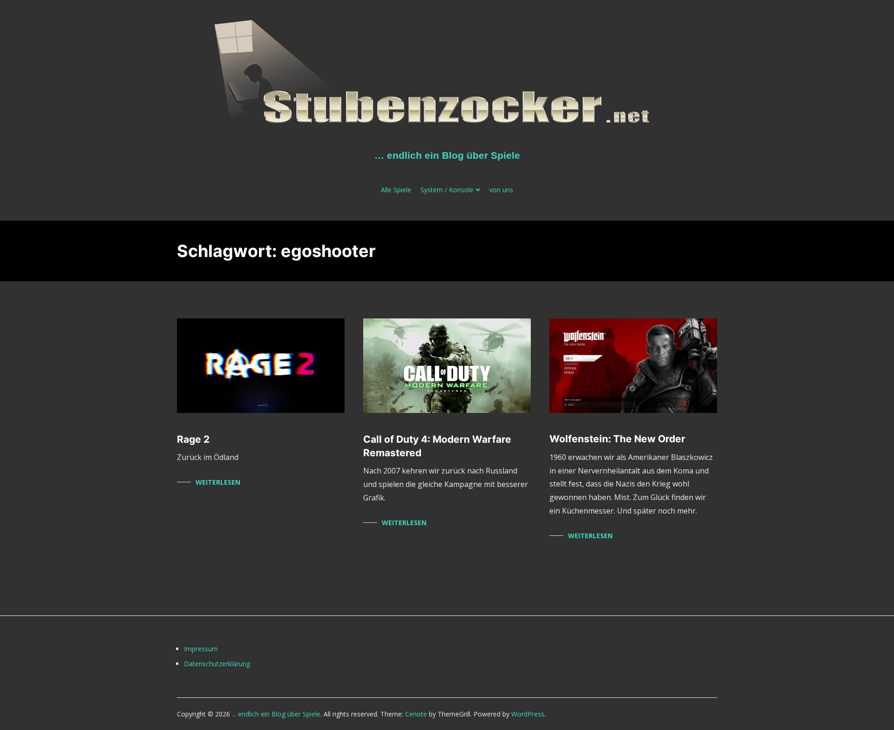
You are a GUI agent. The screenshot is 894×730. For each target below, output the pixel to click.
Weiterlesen (218, 482)
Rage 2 (193, 439)
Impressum (201, 648)
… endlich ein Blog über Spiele (447, 155)
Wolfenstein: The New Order (617, 439)
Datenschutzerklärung (217, 663)
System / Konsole (447, 189)
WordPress (527, 714)
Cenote (416, 714)
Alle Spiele (396, 189)
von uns (501, 189)
